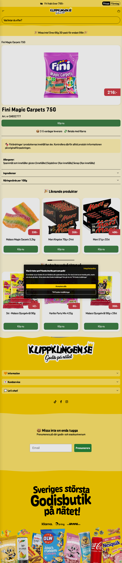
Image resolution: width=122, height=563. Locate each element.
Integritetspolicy (90, 268)
